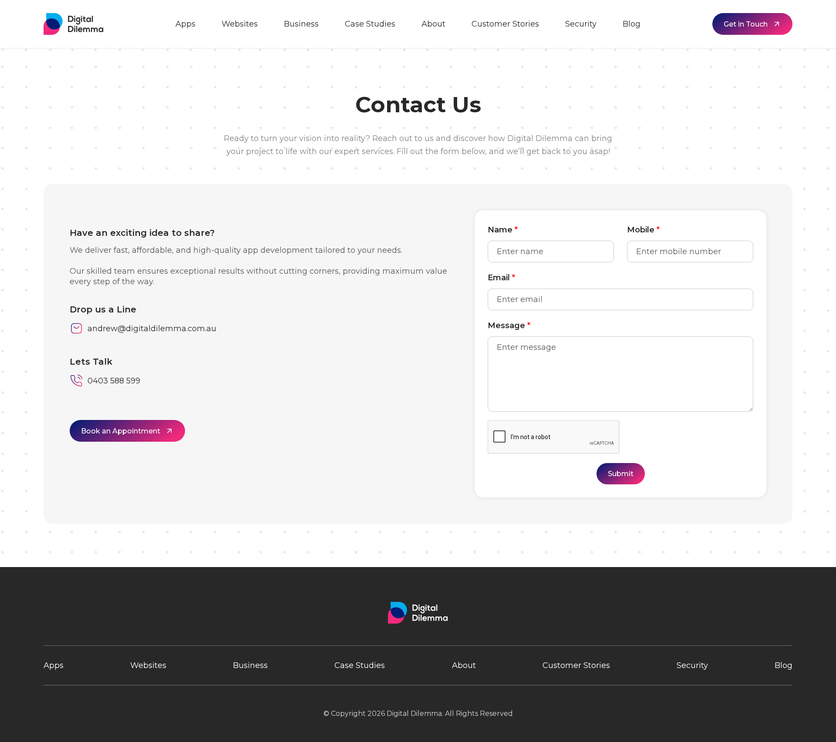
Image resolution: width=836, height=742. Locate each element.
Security (581, 24)
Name (503, 230)
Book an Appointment (120, 431)
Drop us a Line (103, 309)
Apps (185, 24)
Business (301, 24)
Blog (631, 24)
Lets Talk (91, 361)
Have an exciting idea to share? (142, 233)
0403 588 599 (114, 381)
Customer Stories (505, 24)
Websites (240, 24)
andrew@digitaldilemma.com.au (152, 328)
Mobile (643, 230)
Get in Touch (746, 24)
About (433, 24)
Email (501, 277)
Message (509, 325)
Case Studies (370, 24)
